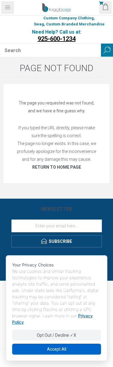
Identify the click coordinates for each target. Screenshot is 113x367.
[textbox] (50, 50)
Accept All (56, 349)
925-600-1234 (57, 38)
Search (107, 50)
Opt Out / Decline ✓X (56, 335)
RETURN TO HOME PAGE (56, 167)
